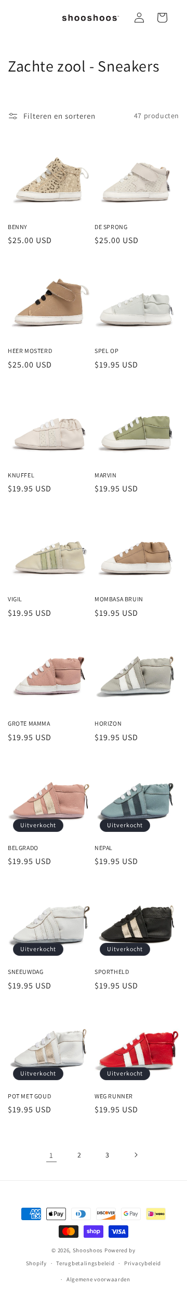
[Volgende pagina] (135, 1154)
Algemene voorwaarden (98, 1279)
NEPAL (104, 848)
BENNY (18, 227)
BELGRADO (23, 848)
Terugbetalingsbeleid (85, 1263)
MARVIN (106, 475)
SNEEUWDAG (25, 971)
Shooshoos (88, 1250)
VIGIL (15, 599)
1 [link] (51, 1155)
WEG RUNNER (114, 1096)
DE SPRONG (111, 227)
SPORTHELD (112, 971)
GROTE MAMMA (29, 723)
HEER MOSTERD (30, 351)
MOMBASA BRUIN (119, 599)
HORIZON (108, 723)
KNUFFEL (21, 475)
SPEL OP (106, 351)
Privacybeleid (142, 1263)
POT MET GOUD (29, 1096)
